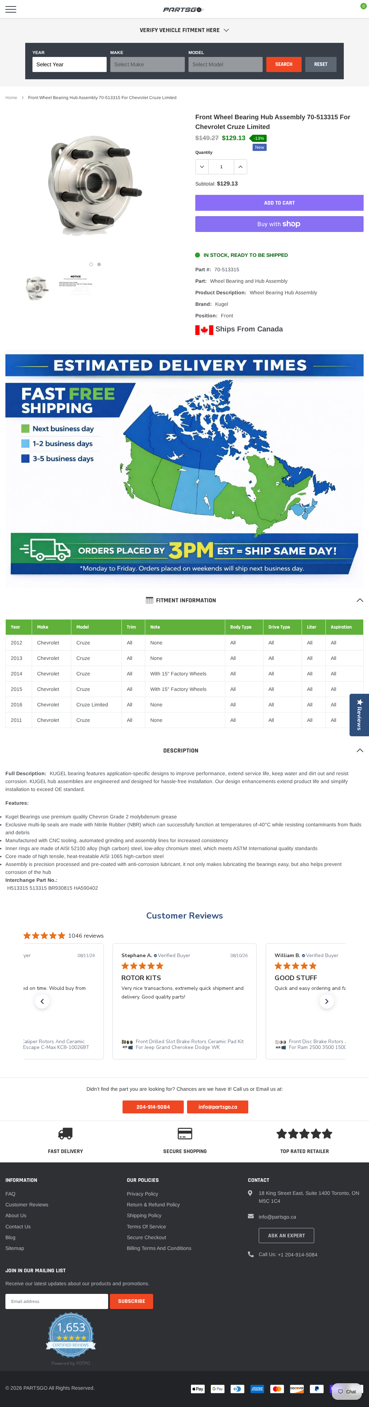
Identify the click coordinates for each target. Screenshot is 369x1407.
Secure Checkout (146, 1237)
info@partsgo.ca (277, 1217)
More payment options (279, 242)
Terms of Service (146, 1226)
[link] (37, 288)
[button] (42, 1001)
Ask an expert (286, 1236)
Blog (10, 1237)
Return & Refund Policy (153, 1204)
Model (196, 52)
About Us (15, 1215)
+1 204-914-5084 (297, 1255)
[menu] (10, 9)
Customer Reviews (184, 915)
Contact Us (18, 1226)
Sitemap (14, 1248)
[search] (29, 9)
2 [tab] (99, 264)
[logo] (184, 9)
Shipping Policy (144, 1215)
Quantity (204, 152)
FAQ (10, 1194)
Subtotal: (205, 184)
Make (116, 52)
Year (38, 52)
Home (11, 97)
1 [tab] (91, 264)
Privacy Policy (142, 1194)
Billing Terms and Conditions (159, 1248)
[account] (342, 9)
